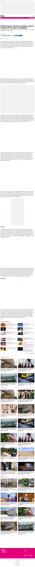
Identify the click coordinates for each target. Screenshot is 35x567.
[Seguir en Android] (24, 550)
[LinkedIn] (22, 35)
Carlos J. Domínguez (3, 371)
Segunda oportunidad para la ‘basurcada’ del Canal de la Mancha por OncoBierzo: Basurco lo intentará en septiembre (9, 503)
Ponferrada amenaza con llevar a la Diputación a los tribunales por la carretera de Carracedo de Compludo (26, 503)
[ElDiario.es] (31, 17)
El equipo (17, 561)
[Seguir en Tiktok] (31, 555)
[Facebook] (16, 35)
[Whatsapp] (14, 35)
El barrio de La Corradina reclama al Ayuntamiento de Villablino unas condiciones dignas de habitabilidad (26, 489)
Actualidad (2, 17)
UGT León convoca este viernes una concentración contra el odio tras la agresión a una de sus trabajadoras (9, 489)
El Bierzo (22, 17)
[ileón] (6, 549)
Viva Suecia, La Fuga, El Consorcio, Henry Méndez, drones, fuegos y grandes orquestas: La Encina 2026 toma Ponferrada (25, 472)
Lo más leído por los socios (5, 357)
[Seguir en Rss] (24, 556)
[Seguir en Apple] (25, 550)
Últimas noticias (3, 476)
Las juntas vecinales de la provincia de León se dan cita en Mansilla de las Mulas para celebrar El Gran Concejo (26, 369)
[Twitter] (20, 35)
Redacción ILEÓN (20, 371)
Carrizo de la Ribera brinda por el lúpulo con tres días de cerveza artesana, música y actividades (8, 443)
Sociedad (12, 17)
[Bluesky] (18, 35)
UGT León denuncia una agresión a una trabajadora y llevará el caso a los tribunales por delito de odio (8, 415)
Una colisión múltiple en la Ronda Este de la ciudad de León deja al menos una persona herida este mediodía (8, 384)
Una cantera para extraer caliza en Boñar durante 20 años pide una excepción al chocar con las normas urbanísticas (26, 415)
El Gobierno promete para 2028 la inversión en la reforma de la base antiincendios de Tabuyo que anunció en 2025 (25, 400)
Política (6, 17)
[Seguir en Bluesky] (24, 555)
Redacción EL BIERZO (21, 474)
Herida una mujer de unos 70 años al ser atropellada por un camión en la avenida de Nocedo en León (25, 384)
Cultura (9, 17)
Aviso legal (17, 563)
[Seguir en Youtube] (30, 555)
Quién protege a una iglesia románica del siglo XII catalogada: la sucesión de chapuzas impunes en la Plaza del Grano (9, 369)
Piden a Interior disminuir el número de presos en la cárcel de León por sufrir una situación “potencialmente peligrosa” (8, 518)
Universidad (18, 17)
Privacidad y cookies (17, 562)
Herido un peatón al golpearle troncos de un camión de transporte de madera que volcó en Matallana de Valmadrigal (26, 458)
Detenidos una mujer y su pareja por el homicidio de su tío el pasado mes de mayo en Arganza (9, 458)
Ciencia (15, 17)
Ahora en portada (3, 388)
